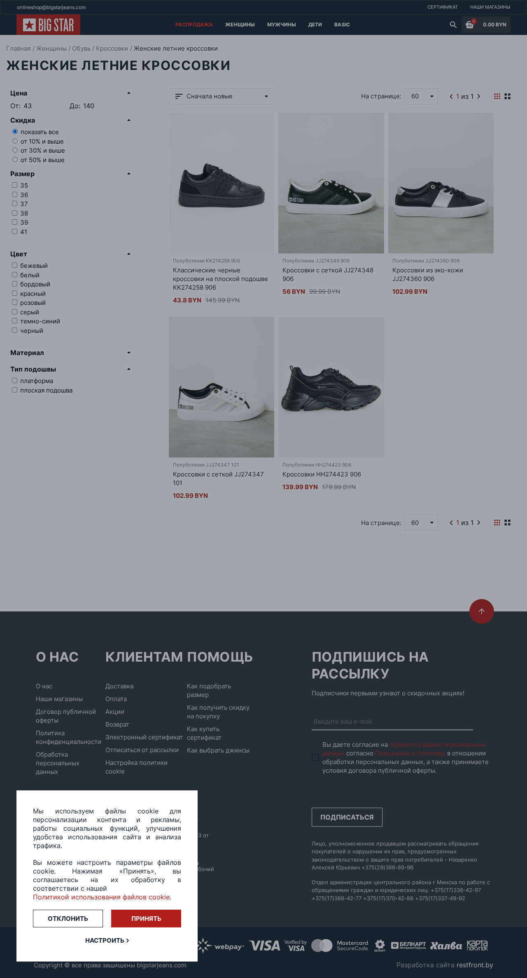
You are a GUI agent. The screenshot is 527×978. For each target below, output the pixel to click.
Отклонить (68, 918)
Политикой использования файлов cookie (101, 897)
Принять (146, 918)
